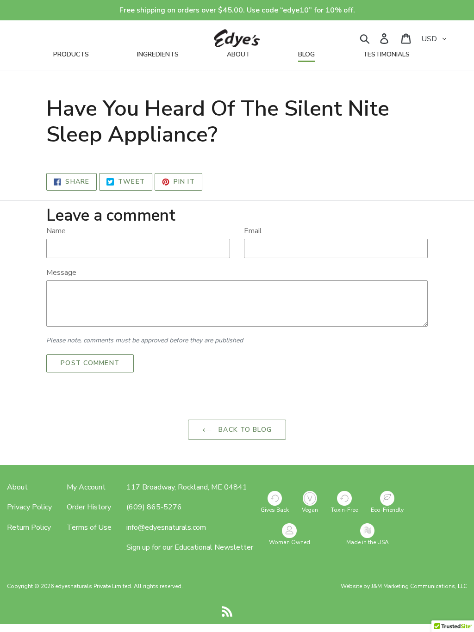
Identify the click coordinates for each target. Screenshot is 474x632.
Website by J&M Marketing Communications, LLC (404, 586)
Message (61, 272)
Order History (89, 507)
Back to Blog (244, 429)
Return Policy (29, 527)
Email (253, 231)
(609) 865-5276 (154, 507)
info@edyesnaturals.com (166, 527)
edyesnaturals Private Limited (93, 586)
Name (56, 231)
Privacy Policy (29, 507)
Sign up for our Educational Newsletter (189, 547)
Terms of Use (89, 527)
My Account (86, 487)
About (17, 487)
